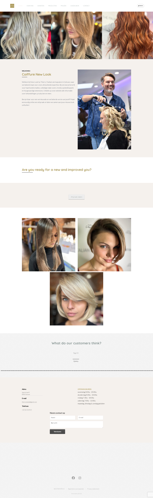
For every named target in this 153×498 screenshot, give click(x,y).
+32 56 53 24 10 (27, 410)
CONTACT (86, 6)
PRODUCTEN (52, 6)
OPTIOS (79, 493)
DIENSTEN (40, 6)
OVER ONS (30, 6)
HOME (20, 6)
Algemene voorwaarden (76, 489)
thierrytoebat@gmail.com (29, 402)
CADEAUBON (74, 6)
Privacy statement (93, 489)
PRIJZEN (63, 6)
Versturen (57, 432)
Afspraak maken (76, 197)
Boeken (141, 5)
